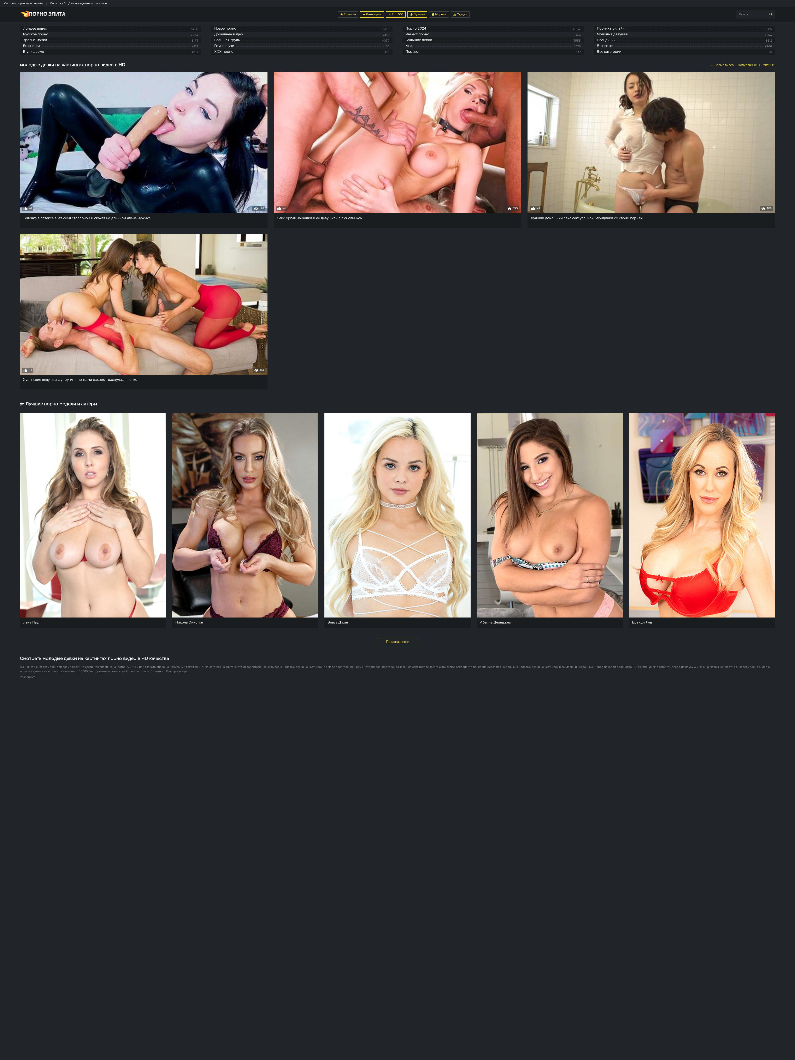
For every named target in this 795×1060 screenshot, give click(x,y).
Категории (372, 14)
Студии (460, 14)
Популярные (747, 65)
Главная (348, 14)
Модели (439, 14)
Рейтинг (768, 65)
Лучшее (417, 14)
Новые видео (724, 65)
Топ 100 (395, 14)
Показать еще (397, 642)
